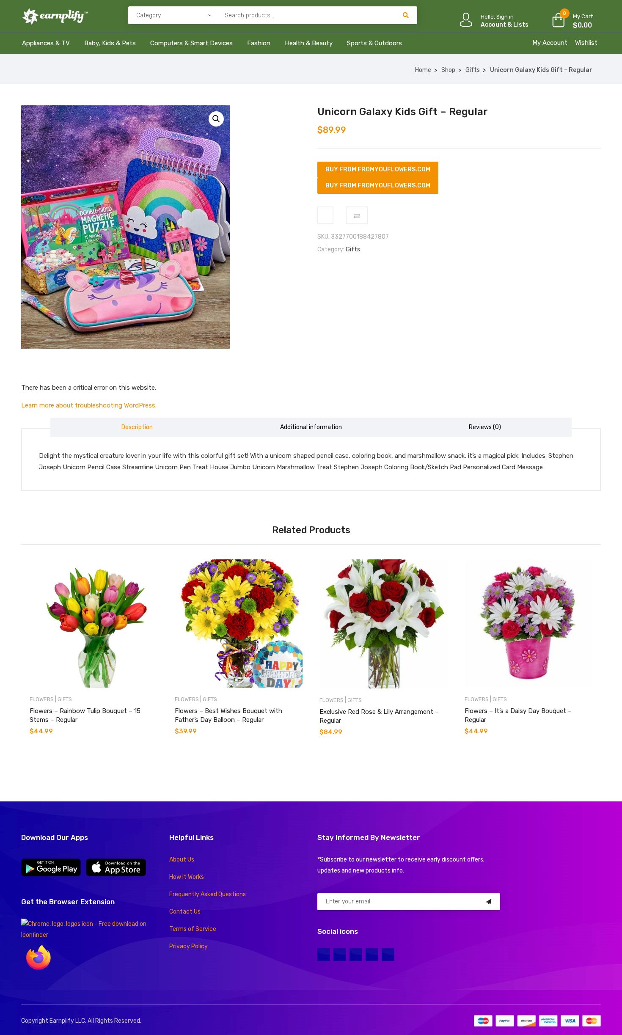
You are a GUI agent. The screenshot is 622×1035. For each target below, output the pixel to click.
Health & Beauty (309, 43)
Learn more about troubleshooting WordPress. (89, 405)
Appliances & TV (46, 43)
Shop (448, 70)
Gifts (472, 70)
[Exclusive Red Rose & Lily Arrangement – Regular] (383, 623)
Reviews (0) (485, 427)
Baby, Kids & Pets (110, 43)
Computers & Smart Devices (191, 43)
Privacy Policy (188, 946)
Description (137, 427)
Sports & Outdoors (374, 43)
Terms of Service (192, 929)
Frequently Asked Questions (207, 894)
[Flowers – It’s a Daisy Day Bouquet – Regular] (529, 623)
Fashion (258, 43)
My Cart (583, 16)
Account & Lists (504, 24)
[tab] (137, 427)
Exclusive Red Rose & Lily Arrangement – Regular (379, 716)
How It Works (186, 877)
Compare (357, 215)
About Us (181, 859)
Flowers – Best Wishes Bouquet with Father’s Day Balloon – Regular (228, 715)
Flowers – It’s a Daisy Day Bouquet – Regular (518, 715)
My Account (549, 43)
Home (423, 70)
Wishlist (586, 43)
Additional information (311, 427)
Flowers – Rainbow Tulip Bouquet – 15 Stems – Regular (85, 715)
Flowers (42, 699)
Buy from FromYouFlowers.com (377, 169)
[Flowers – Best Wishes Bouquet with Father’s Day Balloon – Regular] (239, 623)
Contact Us (185, 911)
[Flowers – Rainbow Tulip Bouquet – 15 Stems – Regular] (94, 623)
